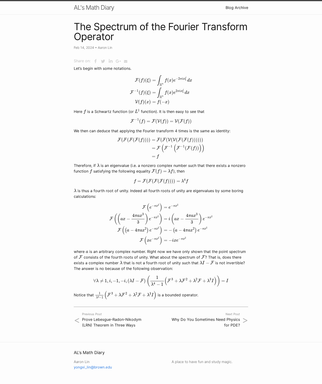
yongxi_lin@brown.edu (93, 367)
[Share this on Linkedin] (110, 61)
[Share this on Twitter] (103, 61)
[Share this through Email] (125, 61)
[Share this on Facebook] (95, 61)
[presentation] (161, 90)
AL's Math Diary (94, 7)
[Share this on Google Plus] (118, 61)
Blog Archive (237, 7)
